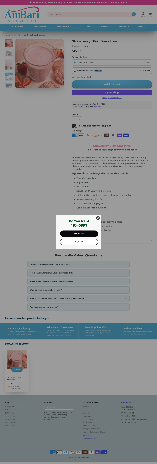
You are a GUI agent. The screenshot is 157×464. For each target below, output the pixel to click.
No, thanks (79, 242)
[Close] (98, 218)
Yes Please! (79, 234)
